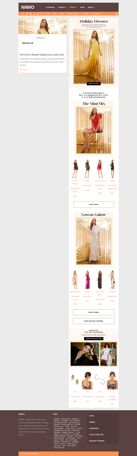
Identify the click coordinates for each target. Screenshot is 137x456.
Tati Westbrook (70, 438)
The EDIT (77, 424)
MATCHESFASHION (60, 422)
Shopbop (56, 419)
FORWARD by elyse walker (62, 430)
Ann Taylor (62, 443)
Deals (62, 13)
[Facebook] (23, 13)
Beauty (91, 7)
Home (47, 13)
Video (82, 7)
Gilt (62, 434)
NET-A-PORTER (75, 420)
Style (72, 7)
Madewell (57, 442)
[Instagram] (27, 13)
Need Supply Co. (72, 443)
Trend (55, 13)
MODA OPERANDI (60, 436)
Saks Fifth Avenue (74, 422)
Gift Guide (85, 13)
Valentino (57, 434)
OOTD (67, 426)
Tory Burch (57, 445)
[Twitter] (38, 13)
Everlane (79, 428)
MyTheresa (76, 430)
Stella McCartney (59, 438)
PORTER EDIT (66, 442)
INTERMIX (75, 442)
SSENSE (70, 436)
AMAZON (57, 424)
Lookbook (50, 7)
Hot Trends (95, 13)
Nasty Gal (68, 434)
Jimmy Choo (78, 436)
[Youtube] (42, 13)
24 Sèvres (74, 426)
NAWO (27, 7)
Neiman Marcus (66, 419)
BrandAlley (57, 432)
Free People (73, 440)
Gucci (64, 445)
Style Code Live (59, 426)
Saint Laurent (71, 445)
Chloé (55, 443)
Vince (79, 438)
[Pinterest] (30, 13)
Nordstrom (75, 419)
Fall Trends (76, 434)
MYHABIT (65, 420)
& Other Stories (70, 428)
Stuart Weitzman (59, 447)
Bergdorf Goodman (68, 432)
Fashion (61, 7)
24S (66, 440)
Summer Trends (59, 440)
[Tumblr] (34, 13)
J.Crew (77, 432)
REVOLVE (40, 38)
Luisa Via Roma (59, 428)
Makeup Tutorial (72, 13)
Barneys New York (67, 424)
